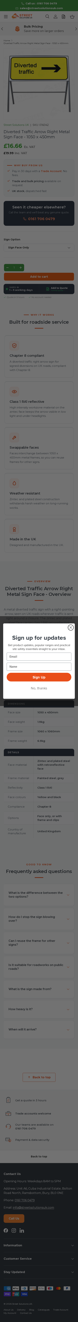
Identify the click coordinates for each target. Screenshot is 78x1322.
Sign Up (39, 677)
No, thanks (39, 688)
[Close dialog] (71, 627)
